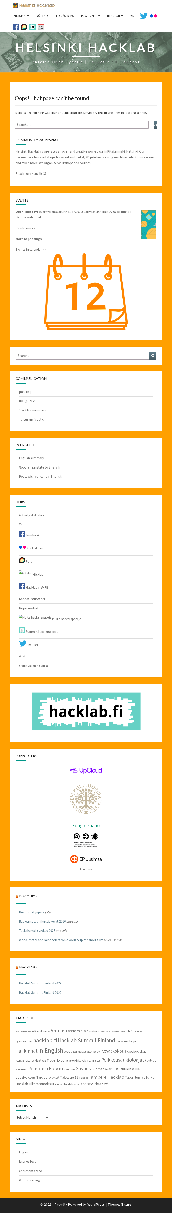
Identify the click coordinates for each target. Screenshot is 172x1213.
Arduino (59, 1030)
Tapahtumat (89, 16)
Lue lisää (40, 173)
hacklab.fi (29, 967)
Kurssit (21, 1060)
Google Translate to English (39, 467)
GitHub (38, 574)
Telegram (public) (32, 419)
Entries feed (27, 1161)
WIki (132, 16)
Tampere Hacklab (106, 1077)
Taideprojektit (47, 1077)
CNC (129, 1030)
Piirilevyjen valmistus (87, 1060)
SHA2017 (70, 1069)
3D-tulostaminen (23, 1031)
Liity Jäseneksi (64, 16)
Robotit (57, 1068)
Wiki (22, 656)
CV (20, 524)
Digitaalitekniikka (24, 1041)
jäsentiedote (93, 1051)
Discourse (28, 896)
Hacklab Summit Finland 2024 (40, 983)
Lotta (30, 1060)
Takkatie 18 (69, 1077)
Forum (30, 561)
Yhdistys (19, 16)
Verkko (77, 1084)
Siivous (83, 1068)
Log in (23, 1152)
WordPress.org (29, 1180)
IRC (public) (27, 401)
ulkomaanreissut (41, 1084)
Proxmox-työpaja (31, 912)
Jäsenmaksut (78, 1051)
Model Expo (55, 1060)
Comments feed (30, 1171)
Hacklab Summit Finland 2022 (40, 992)
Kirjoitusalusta (29, 608)
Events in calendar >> (31, 249)
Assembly (77, 1031)
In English (113, 16)
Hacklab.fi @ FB (36, 587)
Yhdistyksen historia (33, 666)
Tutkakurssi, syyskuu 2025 (37, 930)
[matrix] (25, 392)
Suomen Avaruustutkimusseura (115, 1069)
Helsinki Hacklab (32, 5)
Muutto (69, 1060)
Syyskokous (26, 1077)
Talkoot (83, 1077)
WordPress (96, 1204)
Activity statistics (31, 515)
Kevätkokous (113, 1051)
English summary (31, 458)
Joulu (67, 1051)
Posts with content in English (40, 476)
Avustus (92, 1031)
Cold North (139, 1031)
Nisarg (126, 1204)
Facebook (32, 535)
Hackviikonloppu (126, 1041)
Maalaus (40, 1060)
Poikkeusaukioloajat (122, 1059)
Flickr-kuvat (35, 548)
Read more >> (25, 228)
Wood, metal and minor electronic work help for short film (61, 940)
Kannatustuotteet (32, 599)
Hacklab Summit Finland (86, 1040)
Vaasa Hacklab (64, 1084)
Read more (23, 173)
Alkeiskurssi (41, 1031)
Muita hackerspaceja (66, 619)
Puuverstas (21, 1069)
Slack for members (32, 410)
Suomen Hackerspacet (41, 631)
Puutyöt (150, 1060)
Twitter (32, 645)
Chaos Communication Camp (111, 1031)
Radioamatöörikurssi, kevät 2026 (42, 921)
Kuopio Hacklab (136, 1051)
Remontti (38, 1068)
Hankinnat (27, 1051)
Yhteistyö (101, 1084)
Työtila (40, 16)
